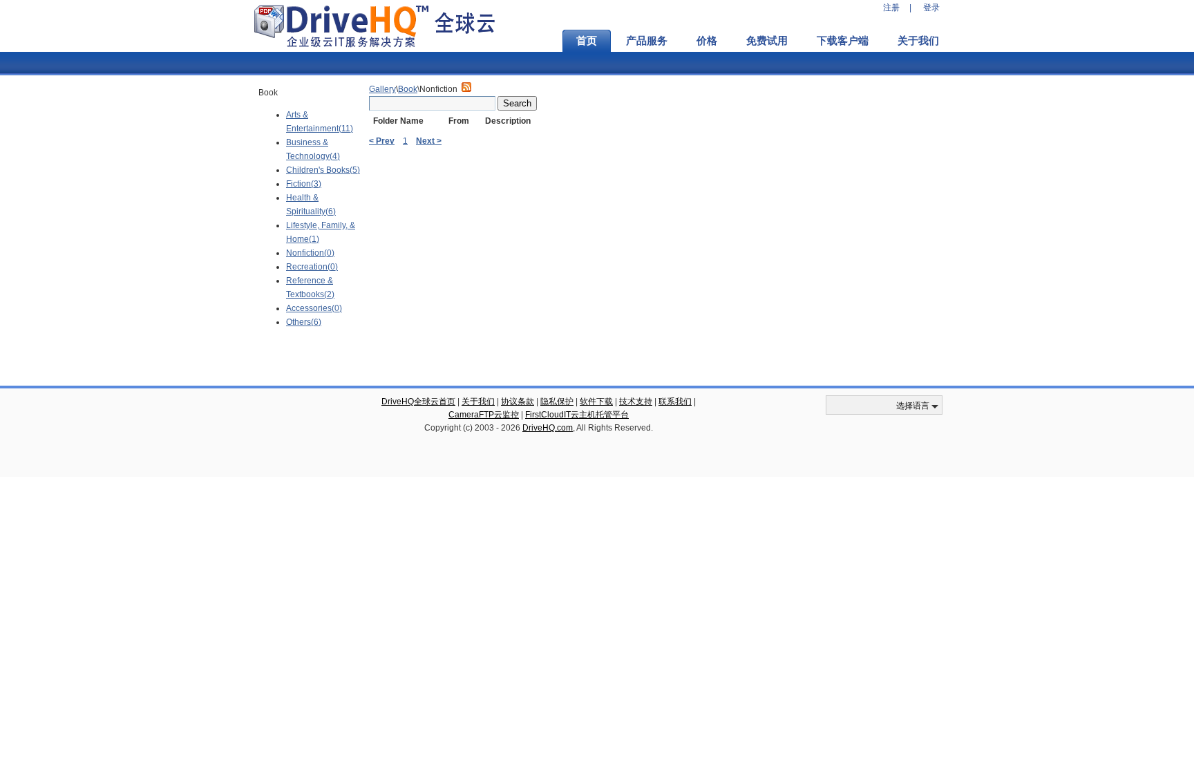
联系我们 (675, 401)
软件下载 (596, 401)
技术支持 (635, 401)
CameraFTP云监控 (483, 415)
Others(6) (303, 322)
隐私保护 (557, 401)
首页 (586, 40)
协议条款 (517, 401)
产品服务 (646, 40)
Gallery (382, 89)
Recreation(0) (312, 267)
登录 (931, 7)
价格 (706, 40)
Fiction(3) (303, 184)
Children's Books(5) (323, 170)
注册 (891, 7)
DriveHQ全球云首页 (418, 401)
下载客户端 (843, 40)
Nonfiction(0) (310, 253)
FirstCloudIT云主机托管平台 (577, 415)
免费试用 (767, 40)
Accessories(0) (314, 308)
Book (407, 89)
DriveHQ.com (547, 428)
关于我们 (918, 40)
